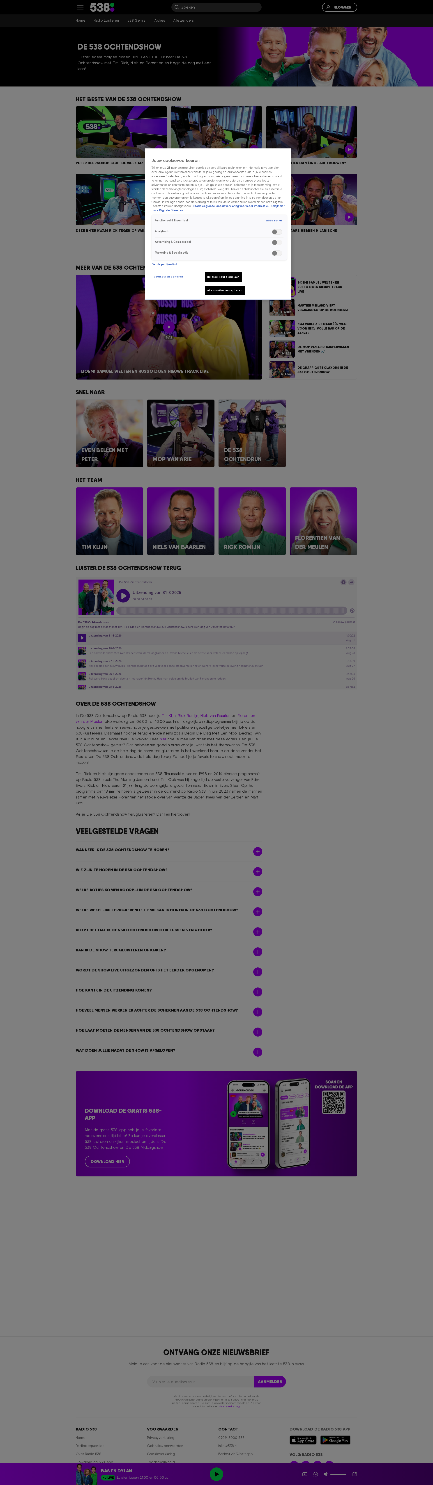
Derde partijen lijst (164, 264)
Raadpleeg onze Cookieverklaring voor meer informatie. (231, 206)
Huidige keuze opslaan (223, 276)
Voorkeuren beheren (168, 276)
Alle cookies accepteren (224, 290)
